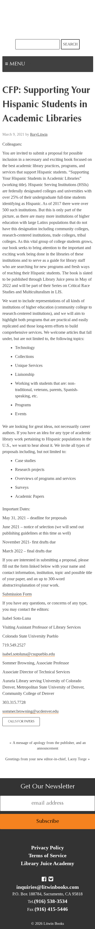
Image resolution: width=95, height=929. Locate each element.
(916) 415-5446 (51, 909)
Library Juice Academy (47, 863)
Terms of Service (47, 855)
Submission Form (17, 594)
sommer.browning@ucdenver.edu (30, 711)
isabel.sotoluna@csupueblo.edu (28, 654)
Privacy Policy (47, 847)
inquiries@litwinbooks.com (47, 887)
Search (70, 44)
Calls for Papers (21, 721)
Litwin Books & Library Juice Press (47, 19)
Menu (33, 64)
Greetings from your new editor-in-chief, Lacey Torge (46, 759)
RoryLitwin (39, 134)
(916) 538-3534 (50, 901)
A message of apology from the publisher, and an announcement (49, 745)
